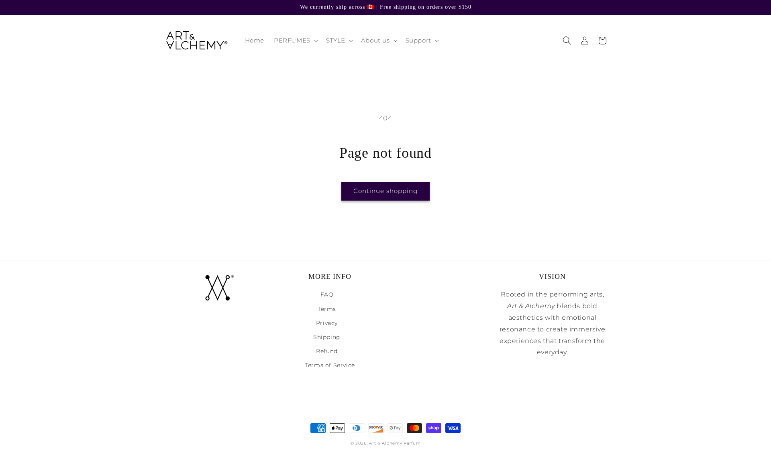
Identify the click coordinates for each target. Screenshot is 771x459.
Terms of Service (330, 365)
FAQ (327, 294)
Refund (327, 351)
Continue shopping (385, 191)
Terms (327, 309)
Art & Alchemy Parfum (394, 443)
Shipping (327, 337)
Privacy (327, 323)
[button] (295, 40)
